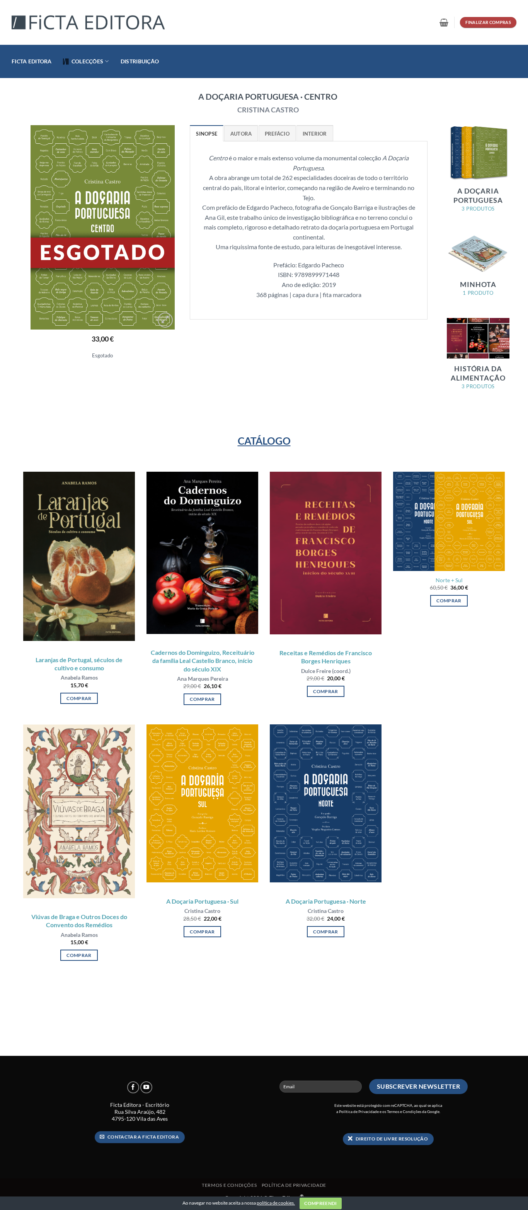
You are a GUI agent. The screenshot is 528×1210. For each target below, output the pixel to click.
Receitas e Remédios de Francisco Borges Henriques (325, 656)
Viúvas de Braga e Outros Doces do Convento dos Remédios (79, 920)
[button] (443, 22)
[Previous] (43, 227)
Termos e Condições (404, 1111)
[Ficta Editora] (89, 22)
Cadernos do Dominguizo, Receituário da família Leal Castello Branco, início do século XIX (202, 660)
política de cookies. (276, 1203)
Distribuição (140, 61)
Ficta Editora (32, 61)
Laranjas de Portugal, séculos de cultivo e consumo (79, 663)
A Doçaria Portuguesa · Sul (202, 901)
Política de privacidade (294, 1185)
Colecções (88, 61)
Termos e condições (229, 1185)
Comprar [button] (78, 698)
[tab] (206, 133)
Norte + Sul (449, 580)
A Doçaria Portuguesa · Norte (326, 901)
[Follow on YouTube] (146, 1087)
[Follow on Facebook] (133, 1087)
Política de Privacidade (359, 1111)
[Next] (162, 227)
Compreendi (320, 1203)
